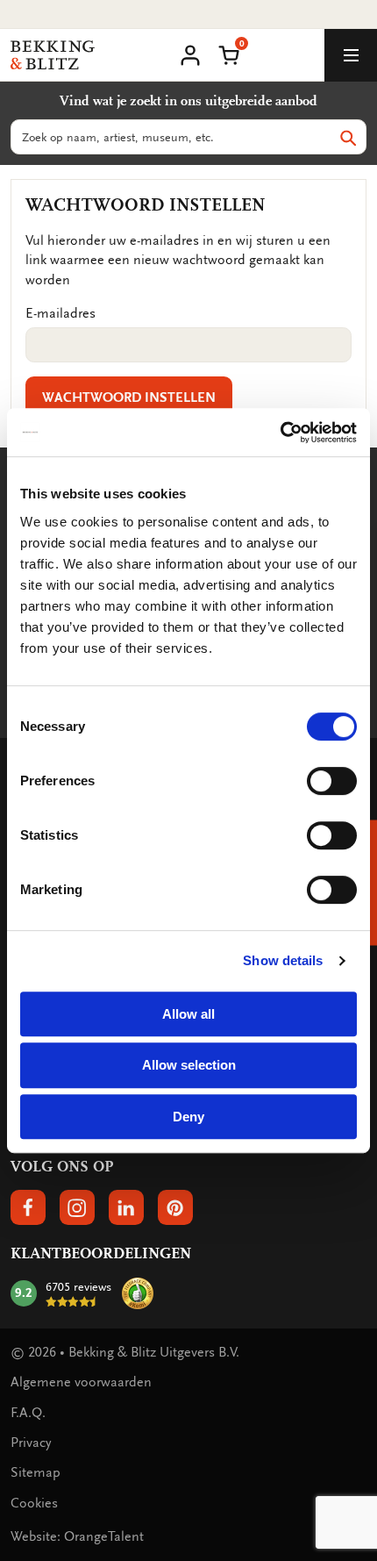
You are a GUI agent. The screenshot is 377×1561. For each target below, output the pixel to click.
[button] (228, 53)
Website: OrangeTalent (77, 1536)
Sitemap (35, 1472)
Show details (283, 960)
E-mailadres (60, 313)
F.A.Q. (28, 1413)
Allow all (188, 1013)
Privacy (31, 1442)
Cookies (34, 1503)
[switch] (332, 781)
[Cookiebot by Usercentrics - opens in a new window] (280, 432)
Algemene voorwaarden (81, 1382)
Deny (188, 1116)
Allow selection (189, 1064)
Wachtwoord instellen (129, 397)
